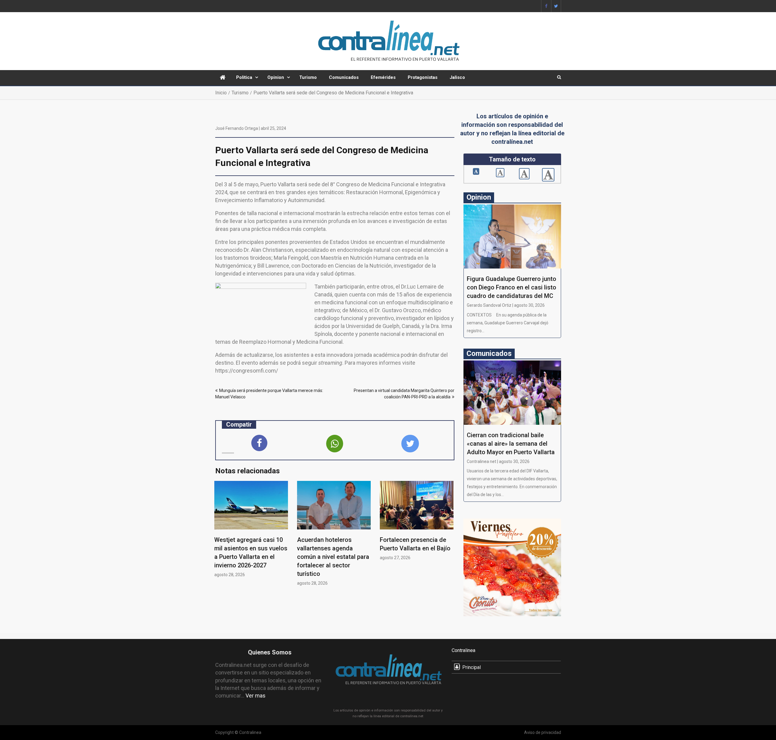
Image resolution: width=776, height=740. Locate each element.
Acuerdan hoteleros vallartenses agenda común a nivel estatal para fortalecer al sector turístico (333, 556)
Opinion (275, 77)
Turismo (308, 77)
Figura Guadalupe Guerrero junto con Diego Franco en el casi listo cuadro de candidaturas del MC (511, 287)
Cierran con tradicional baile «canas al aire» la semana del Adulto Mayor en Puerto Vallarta (511, 443)
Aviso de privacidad (542, 732)
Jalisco (457, 77)
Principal (471, 667)
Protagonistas (422, 77)
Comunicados (344, 77)
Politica (244, 77)
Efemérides (383, 77)
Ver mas (256, 695)
